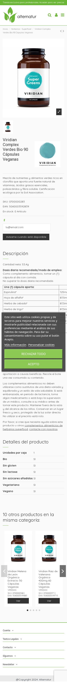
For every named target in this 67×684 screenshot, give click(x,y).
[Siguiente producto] (63, 30)
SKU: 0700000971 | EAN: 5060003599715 (48, 594)
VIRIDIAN (12, 590)
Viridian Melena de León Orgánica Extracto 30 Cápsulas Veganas (17, 579)
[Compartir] (4, 220)
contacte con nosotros (43, 429)
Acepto (33, 364)
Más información (15, 344)
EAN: (5, 206)
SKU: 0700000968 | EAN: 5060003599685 (17, 594)
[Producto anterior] (61, 30)
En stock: (8, 211)
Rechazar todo (33, 354)
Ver (18, 600)
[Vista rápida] (29, 536)
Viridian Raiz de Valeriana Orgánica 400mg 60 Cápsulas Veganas (48, 579)
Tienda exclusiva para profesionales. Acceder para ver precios (33, 2)
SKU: (5, 201)
